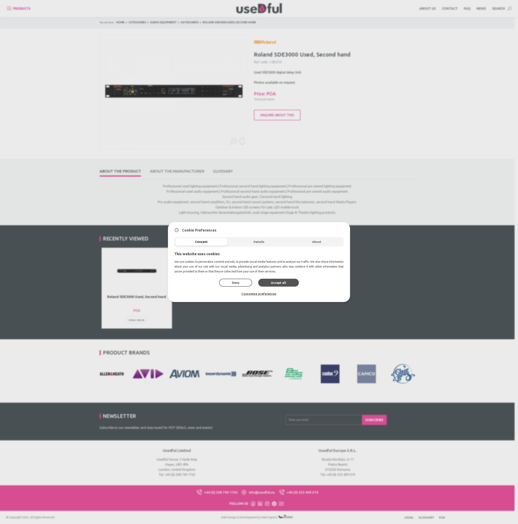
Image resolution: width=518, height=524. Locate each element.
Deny (235, 282)
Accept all (278, 282)
